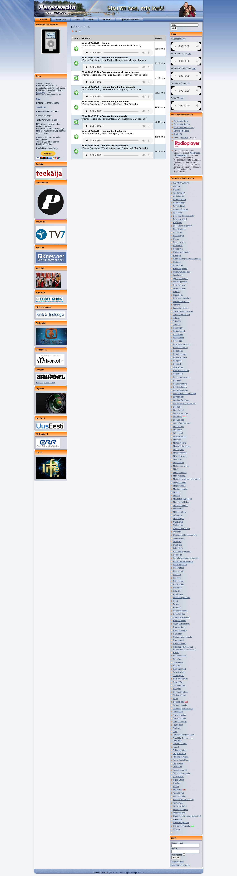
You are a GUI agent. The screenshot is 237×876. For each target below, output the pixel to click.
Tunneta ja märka (180, 757)
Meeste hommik (180, 453)
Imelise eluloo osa (181, 301)
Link (183, 39)
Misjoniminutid (179, 482)
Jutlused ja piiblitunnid (45, 383)
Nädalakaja (178, 525)
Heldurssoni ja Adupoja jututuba (187, 259)
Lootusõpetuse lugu (182, 423)
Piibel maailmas (180, 565)
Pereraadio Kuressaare (184, 128)
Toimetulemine (179, 750)
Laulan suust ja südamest (184, 403)
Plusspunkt (178, 594)
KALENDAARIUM (181, 183)
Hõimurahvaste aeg (181, 272)
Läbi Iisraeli (178, 433)
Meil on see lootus (181, 466)
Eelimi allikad (179, 206)
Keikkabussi (178, 338)
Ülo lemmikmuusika (181, 826)
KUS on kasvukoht (181, 370)
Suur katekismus (180, 679)
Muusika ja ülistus (181, 502)
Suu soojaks (178, 675)
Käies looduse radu (181, 377)
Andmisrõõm (178, 196)
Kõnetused (178, 374)
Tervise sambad (180, 744)
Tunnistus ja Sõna (181, 760)
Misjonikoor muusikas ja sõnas (186, 479)
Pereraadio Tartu (181, 121)
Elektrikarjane (179, 229)
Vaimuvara (178, 803)
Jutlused (177, 318)
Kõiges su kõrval (180, 390)
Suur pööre (178, 682)
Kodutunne (178, 351)
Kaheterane (178, 328)
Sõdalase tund (179, 695)
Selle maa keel (179, 656)
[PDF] (72, 31)
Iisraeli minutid (179, 288)
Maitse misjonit (179, 443)
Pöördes (177, 607)
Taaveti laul (178, 712)
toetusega (40, 92)
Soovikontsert (179, 672)
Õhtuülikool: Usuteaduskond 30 (187, 816)
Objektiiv (177, 532)
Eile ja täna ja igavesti (182, 226)
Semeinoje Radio (181, 131)
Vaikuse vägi (178, 793)
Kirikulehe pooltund (181, 344)
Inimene (176, 305)
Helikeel (176, 262)
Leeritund (177, 407)
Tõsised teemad (180, 770)
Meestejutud (178, 449)
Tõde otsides (178, 763)
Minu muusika (179, 476)
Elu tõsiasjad (178, 236)
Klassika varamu (180, 347)
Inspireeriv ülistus (180, 308)
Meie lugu (177, 459)
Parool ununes (177, 862)
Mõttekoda (177, 515)
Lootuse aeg (178, 420)
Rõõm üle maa (179, 644)
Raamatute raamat (181, 624)
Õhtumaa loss (179, 813)
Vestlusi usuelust (180, 809)
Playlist (176, 591)
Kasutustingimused (118, 872)
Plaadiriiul (177, 588)
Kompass (177, 361)
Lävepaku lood (179, 436)
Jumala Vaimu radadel (183, 311)
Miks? (175, 469)
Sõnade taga (178, 702)
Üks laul (176, 829)
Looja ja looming (180, 413)
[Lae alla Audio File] (76, 52)
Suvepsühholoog (180, 692)
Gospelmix (178, 249)
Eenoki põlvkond (180, 209)
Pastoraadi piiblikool (182, 551)
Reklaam (140, 872)
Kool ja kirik (178, 367)
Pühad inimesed (180, 611)
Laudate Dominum (181, 400)
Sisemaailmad (179, 669)
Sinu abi (176, 666)
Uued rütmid (178, 780)
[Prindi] (76, 31)
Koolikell (177, 364)
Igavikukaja (178, 275)
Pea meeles (176, 855)
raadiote (184, 137)
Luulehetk (177, 430)
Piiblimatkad (178, 568)
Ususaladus (178, 776)
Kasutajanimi (177, 843)
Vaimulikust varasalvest (183, 799)
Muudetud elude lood (182, 499)
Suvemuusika (179, 685)
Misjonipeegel (179, 486)
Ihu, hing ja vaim (180, 282)
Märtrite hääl (178, 509)
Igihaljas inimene (180, 278)
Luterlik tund (178, 426)
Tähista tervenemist (181, 773)
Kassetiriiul (178, 334)
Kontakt (131, 872)
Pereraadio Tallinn (182, 124)
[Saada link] (80, 31)
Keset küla (177, 341)
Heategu (177, 255)
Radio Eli (178, 134)
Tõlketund (177, 767)
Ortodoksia (178, 548)
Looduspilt (177, 417)
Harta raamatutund (181, 252)
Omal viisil (177, 545)
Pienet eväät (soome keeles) (185, 558)
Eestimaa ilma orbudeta (183, 216)
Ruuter (176, 652)
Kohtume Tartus (180, 357)
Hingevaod (178, 265)
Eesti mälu (177, 213)
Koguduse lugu (180, 354)
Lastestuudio (178, 397)
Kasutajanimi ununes (180, 865)
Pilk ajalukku (178, 584)
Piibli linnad (178, 581)
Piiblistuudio (178, 571)
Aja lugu (176, 186)
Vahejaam (177, 790)
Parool (174, 848)
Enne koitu (178, 246)
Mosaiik (176, 496)
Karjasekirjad (179, 331)
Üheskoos (177, 819)
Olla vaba (177, 542)
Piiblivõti (177, 578)
